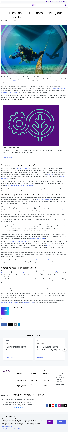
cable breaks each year (23, 168)
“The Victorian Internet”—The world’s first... (41, 394)
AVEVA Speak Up (21, 380)
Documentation (33, 370)
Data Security (33, 373)
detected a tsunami (28, 273)
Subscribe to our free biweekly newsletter (55, 1)
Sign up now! (7, 157)
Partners (19, 373)
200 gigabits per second (57, 88)
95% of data (38, 79)
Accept (50, 421)
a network (4, 81)
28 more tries (50, 245)
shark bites (50, 174)
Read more (9, 357)
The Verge (61, 209)
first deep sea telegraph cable (18, 241)
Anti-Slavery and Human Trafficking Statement (21, 385)
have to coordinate (28, 302)
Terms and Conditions (18, 407)
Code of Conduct (34, 380)
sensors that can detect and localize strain (44, 260)
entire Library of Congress (9, 92)
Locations (45, 377)
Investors (19, 370)
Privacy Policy (5, 429)
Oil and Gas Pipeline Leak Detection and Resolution (17, 394)
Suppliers (32, 384)
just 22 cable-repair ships (44, 199)
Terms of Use (46, 373)
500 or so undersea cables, (21, 81)
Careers (19, 377)
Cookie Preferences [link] (17, 409)
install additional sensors (23, 286)
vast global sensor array (46, 277)
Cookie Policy (17, 429)
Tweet (11, 324)
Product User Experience (46, 381)
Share (4, 324)
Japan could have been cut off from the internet (20, 185)
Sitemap (45, 385)
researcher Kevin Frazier (37, 238)
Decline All (61, 421)
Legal (44, 370)
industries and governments (10, 302)
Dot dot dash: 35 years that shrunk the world (29, 394)
